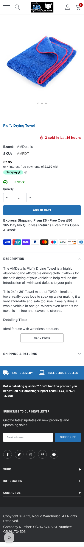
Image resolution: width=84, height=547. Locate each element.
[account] (67, 7)
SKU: (7, 153)
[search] (17, 7)
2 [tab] (42, 103)
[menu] (6, 7)
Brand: (8, 146)
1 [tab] (38, 103)
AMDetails (25, 146)
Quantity (8, 189)
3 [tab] (46, 103)
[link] (7, 454)
